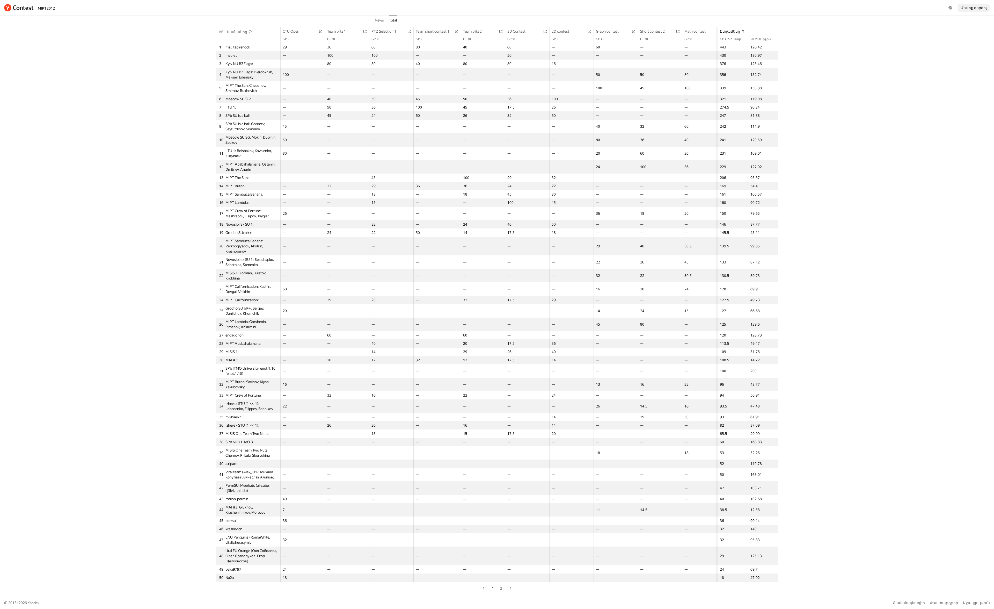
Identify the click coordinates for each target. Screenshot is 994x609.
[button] (238, 32)
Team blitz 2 (472, 31)
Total (393, 20)
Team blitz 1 (336, 31)
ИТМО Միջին (760, 39)
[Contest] (19, 7)
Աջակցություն (976, 603)
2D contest (560, 31)
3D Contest (516, 31)
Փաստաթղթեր (944, 603)
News (379, 20)
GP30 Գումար (730, 39)
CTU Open (291, 31)
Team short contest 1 (432, 31)
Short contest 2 (652, 31)
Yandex (33, 603)
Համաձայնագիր (909, 603)
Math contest (695, 31)
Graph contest (607, 31)
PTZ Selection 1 (383, 31)
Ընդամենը (730, 31)
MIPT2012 (46, 8)
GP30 (286, 39)
